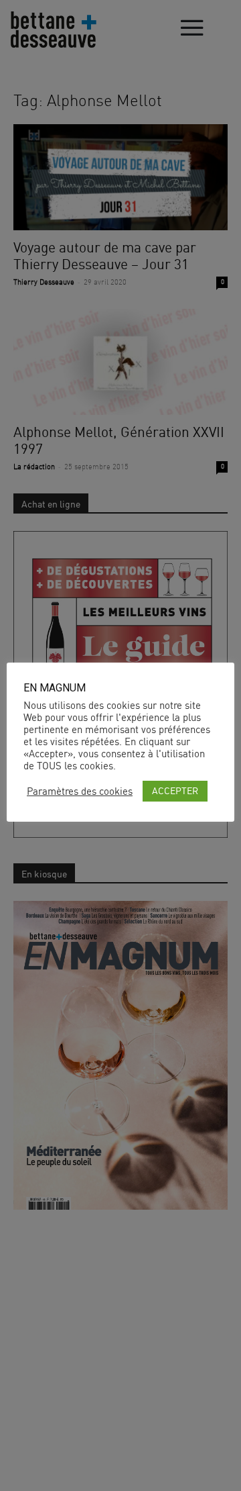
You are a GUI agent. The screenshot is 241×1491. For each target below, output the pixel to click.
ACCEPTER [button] (175, 790)
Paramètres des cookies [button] (80, 791)
